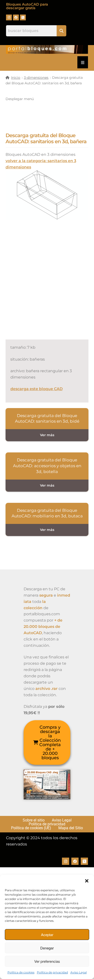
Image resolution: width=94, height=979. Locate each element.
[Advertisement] (47, 284)
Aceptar (47, 934)
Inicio (15, 77)
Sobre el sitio (34, 820)
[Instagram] (9, 17)
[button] (86, 880)
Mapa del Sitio (70, 828)
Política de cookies (20, 972)
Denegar (47, 947)
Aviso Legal (78, 972)
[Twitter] (23, 17)
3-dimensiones (36, 77)
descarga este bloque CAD (36, 389)
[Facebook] (16, 17)
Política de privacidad (52, 972)
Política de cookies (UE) (31, 828)
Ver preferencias (47, 961)
